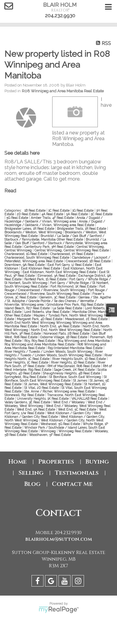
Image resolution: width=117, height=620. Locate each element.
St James (80, 380)
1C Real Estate (59, 210)
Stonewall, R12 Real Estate (24, 395)
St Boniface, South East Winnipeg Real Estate (55, 378)
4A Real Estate (52, 214)
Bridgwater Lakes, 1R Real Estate (29, 228)
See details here (22, 153)
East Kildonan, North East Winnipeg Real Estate (59, 272)
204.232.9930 (60, 15)
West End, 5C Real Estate (77, 409)
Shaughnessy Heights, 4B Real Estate (72, 373)
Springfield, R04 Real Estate (25, 377)
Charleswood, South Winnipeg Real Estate (37, 257)
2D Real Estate (28, 214)
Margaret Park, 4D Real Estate (40, 319)
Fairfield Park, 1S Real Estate (46, 279)
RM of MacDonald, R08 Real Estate (74, 366)
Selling (31, 473)
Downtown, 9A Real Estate (25, 264)
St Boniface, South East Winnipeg (75, 377)
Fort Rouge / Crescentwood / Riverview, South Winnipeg (54, 288)
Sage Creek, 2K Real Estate (75, 369)
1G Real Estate (83, 210)
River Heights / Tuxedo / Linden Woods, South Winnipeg (48, 351)
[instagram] (79, 582)
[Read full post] (26, 117)
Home (17, 462)
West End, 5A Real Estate (36, 409)
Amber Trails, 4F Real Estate (53, 217)
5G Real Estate (17, 217)
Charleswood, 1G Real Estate (26, 254)
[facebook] (38, 582)
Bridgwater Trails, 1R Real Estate (82, 228)
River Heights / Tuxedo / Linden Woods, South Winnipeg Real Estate (53, 353)
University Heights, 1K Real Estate (43, 398)
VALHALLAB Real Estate (89, 398)
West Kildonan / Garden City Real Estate (52, 414)
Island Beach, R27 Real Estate (27, 308)
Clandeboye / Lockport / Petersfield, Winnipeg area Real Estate (57, 259)
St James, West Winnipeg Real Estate (53, 384)
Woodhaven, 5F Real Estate (50, 434)
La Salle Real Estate (67, 308)
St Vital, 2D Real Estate (42, 387)
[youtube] (65, 582)
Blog (32, 484)
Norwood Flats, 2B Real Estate (67, 333)
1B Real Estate (35, 210)
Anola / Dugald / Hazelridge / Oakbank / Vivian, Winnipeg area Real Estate (54, 223)
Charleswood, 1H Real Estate (72, 254)
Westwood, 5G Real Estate (60, 424)
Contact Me (72, 484)
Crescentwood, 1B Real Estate (89, 261)
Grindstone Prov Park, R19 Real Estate (75, 304)
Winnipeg (48, 431)
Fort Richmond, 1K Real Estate (74, 286)
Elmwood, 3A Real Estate (57, 275)
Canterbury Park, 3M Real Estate (49, 246)
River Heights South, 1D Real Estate (79, 358)
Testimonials (77, 473)
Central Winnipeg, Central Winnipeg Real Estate (72, 250)
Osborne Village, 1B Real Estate (64, 337)
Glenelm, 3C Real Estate (57, 297)
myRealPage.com (58, 610)
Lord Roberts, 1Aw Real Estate (47, 311)
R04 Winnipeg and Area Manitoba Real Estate (40, 344)
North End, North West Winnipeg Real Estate (66, 330)
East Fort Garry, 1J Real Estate (70, 264)
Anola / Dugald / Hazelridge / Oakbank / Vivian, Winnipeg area (53, 219)
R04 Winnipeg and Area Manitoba (84, 340)
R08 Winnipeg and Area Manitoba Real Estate (63, 90)
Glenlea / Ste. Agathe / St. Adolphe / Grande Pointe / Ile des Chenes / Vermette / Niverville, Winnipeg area (57, 300)
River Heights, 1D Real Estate (73, 362)
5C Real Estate (101, 214)
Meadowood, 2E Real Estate (87, 319)
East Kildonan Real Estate (41, 268)
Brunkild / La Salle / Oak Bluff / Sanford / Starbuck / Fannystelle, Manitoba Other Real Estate (54, 237)
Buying (97, 462)
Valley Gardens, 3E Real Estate (27, 402)
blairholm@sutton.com (58, 539)
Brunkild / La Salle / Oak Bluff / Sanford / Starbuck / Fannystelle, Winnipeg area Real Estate (55, 243)
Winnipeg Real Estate (75, 431)
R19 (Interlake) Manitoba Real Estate (76, 348)
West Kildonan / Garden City (69, 413)
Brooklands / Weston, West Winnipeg (33, 232)
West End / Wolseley (69, 402)
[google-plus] (51, 582)
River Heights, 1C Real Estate (26, 362)
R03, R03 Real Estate (40, 340)
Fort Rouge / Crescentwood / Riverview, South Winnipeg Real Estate (55, 291)
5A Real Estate (77, 214)
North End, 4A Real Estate (60, 326)
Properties (56, 462)
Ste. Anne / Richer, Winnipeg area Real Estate (60, 391)
